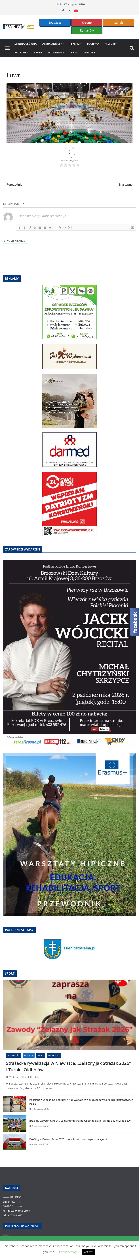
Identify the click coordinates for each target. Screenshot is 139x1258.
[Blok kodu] (55, 227)
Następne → (127, 185)
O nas (74, 52)
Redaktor (34, 1077)
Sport (38, 52)
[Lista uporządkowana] (39, 227)
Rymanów (87, 30)
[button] (62, 43)
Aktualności (51, 43)
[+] (70, 227)
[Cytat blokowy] (49, 227)
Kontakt (89, 52)
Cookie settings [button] (68, 1252)
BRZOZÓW (28, 1055)
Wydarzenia (56, 52)
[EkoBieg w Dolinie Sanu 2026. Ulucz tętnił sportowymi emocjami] (14, 1142)
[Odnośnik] (60, 227)
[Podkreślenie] (29, 227)
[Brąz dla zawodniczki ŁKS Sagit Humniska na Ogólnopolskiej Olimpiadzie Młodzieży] (14, 1123)
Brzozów (55, 23)
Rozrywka (21, 52)
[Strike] (34, 227)
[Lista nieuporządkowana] (44, 227)
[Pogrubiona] (19, 227)
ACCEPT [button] (88, 1252)
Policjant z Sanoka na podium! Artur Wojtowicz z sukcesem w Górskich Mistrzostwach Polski (81, 1101)
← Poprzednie (12, 185)
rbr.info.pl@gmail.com (16, 1210)
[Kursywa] (24, 227)
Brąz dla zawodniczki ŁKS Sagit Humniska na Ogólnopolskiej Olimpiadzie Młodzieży (79, 1120)
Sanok (118, 23)
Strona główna (25, 43)
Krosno (87, 23)
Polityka (93, 43)
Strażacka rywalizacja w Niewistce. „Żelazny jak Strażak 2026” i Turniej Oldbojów (68, 1066)
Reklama (75, 43)
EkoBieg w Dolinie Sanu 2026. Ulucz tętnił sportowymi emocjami (68, 1139)
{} (65, 227)
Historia (110, 43)
